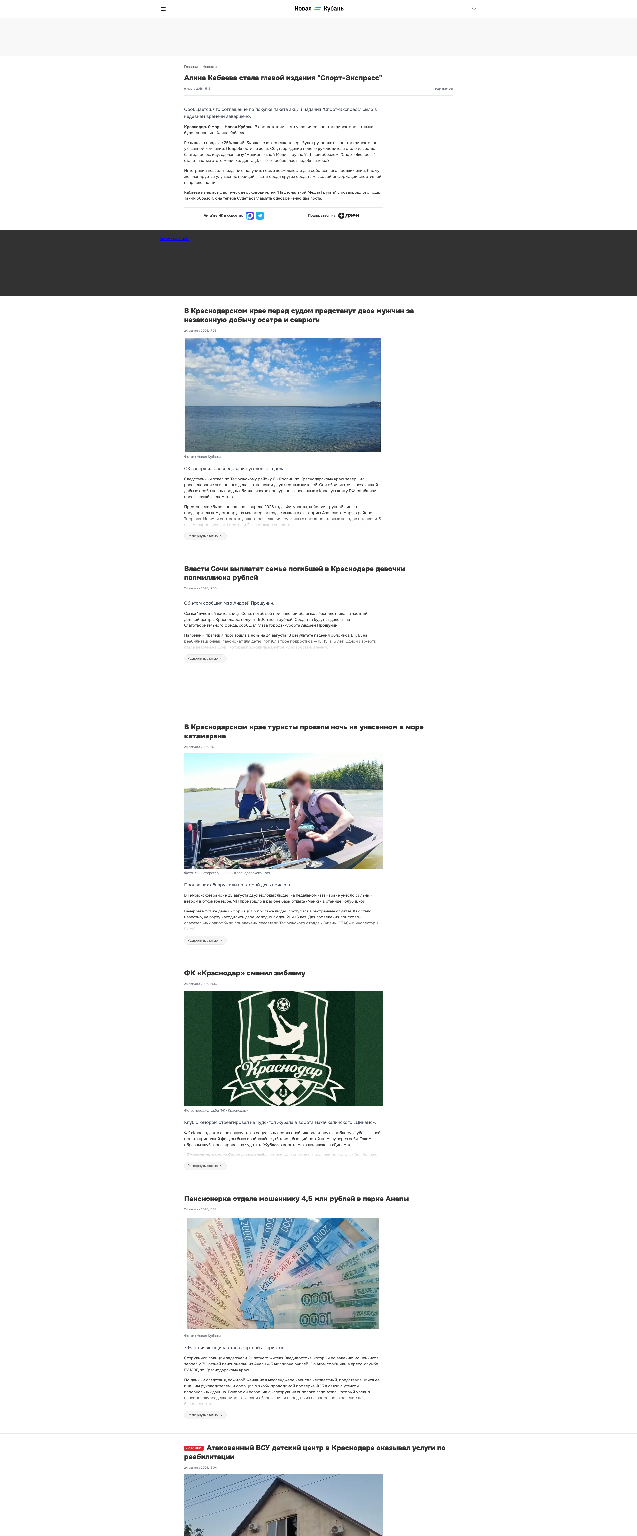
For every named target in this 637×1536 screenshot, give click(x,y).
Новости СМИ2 (174, 238)
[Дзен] (348, 216)
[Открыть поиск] (474, 8)
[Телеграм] (260, 216)
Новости (210, 66)
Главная (191, 66)
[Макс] (250, 216)
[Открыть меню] (163, 9)
